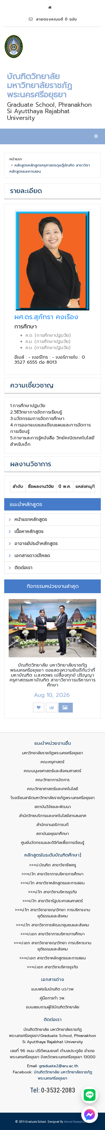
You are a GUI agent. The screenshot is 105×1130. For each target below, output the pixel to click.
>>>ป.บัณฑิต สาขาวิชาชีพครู (52, 865)
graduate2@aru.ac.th (58, 1066)
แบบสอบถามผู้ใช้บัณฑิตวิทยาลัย (52, 1007)
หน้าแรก (16, 159)
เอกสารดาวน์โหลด (31, 555)
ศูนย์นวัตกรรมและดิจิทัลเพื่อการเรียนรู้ (52, 843)
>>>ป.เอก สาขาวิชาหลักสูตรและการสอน (52, 958)
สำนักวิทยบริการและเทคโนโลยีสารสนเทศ (52, 816)
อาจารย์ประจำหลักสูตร (35, 543)
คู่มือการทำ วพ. (52, 998)
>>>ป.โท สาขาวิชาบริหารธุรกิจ (52, 892)
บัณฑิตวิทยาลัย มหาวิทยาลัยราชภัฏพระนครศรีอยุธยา (63, 1075)
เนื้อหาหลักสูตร (28, 531)
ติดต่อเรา (22, 567)
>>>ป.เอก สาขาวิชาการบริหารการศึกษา (52, 934)
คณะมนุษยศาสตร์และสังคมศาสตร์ (52, 771)
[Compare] (52, 707)
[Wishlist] (38, 707)
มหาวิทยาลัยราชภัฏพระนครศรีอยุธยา (52, 753)
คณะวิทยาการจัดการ (53, 780)
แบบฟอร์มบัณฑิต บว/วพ (52, 989)
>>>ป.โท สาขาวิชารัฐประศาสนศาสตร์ (52, 901)
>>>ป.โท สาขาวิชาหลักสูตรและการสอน (52, 883)
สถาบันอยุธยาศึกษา (52, 834)
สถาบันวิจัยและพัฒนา (52, 807)
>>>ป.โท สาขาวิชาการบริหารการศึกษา (52, 874)
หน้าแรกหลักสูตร (30, 519)
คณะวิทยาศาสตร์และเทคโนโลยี (52, 789)
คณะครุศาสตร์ (52, 762)
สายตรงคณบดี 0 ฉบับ (55, 19)
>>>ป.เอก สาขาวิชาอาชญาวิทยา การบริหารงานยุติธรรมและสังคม (52, 946)
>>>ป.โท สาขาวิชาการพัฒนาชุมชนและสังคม (52, 925)
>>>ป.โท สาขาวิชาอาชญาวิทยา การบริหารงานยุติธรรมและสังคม (52, 913)
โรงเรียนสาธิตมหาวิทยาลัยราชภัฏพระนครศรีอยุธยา (53, 798)
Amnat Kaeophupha (77, 1122)
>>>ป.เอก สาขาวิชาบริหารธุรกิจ (52, 967)
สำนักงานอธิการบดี (52, 825)
